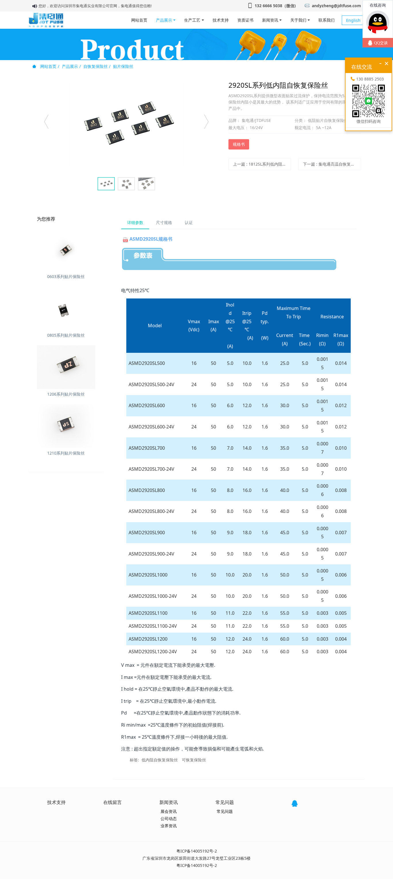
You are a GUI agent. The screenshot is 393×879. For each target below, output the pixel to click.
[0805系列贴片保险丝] (66, 308)
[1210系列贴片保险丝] (66, 426)
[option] (126, 124)
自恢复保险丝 (95, 66)
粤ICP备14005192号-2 (196, 851)
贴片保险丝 (123, 66)
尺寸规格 (164, 222)
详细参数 (135, 222)
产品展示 (70, 66)
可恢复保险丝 (194, 760)
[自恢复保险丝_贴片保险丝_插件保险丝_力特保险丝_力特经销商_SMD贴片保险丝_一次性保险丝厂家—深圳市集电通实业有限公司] (46, 20)
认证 (189, 222)
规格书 (239, 144)
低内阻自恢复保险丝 (160, 760)
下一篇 (332, 164)
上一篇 (262, 164)
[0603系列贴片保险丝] (66, 249)
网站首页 (139, 20)
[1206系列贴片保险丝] (66, 367)
